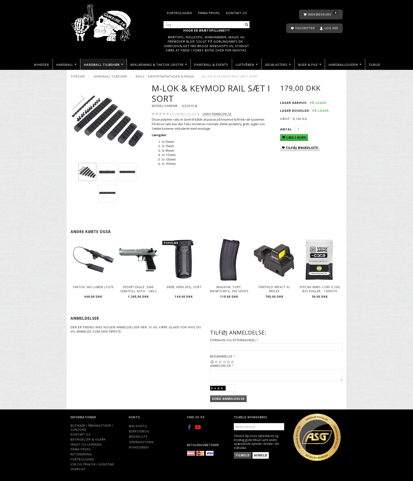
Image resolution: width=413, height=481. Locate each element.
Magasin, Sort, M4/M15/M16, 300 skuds (229, 289)
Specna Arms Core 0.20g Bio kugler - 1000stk (319, 289)
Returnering (81, 454)
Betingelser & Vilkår (88, 439)
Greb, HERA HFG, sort (183, 287)
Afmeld (260, 455)
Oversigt (78, 469)
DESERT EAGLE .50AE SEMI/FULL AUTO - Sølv (138, 289)
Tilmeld (242, 455)
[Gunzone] (101, 21)
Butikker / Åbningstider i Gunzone (92, 427)
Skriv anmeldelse (217, 114)
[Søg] (246, 24)
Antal (286, 129)
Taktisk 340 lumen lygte (93, 287)
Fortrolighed (179, 13)
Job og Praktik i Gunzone (92, 464)
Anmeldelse (220, 366)
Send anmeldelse (228, 399)
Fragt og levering (86, 444)
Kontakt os (236, 13)
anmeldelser (185, 114)
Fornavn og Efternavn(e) (232, 340)
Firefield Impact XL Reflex (274, 289)
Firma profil (209, 13)
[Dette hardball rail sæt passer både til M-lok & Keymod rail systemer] (107, 120)
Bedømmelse (221, 356)
